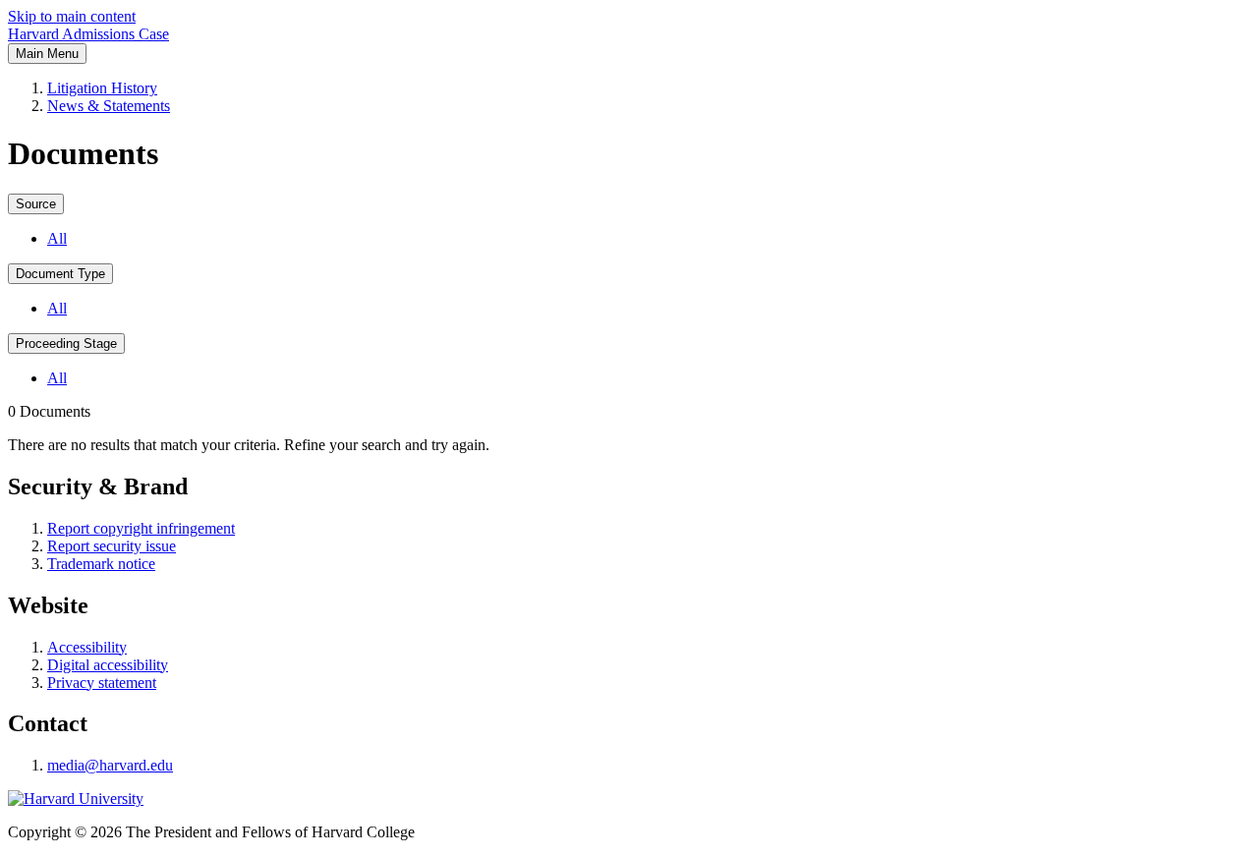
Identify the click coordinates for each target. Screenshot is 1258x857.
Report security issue (111, 546)
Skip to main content (72, 16)
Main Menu (47, 53)
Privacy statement (101, 682)
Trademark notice (101, 563)
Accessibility (87, 647)
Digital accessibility (107, 665)
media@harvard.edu (110, 765)
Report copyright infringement (141, 528)
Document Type (60, 273)
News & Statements (108, 105)
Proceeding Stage (66, 343)
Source (36, 204)
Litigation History (102, 88)
